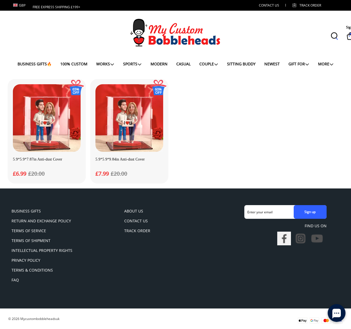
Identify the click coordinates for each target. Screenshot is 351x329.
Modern (159, 63)
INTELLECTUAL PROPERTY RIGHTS (42, 250)
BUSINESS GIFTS (26, 211)
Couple (206, 63)
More (323, 63)
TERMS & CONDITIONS (32, 270)
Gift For (296, 63)
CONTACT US (269, 5)
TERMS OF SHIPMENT (31, 240)
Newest (272, 63)
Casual (183, 63)
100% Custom (73, 63)
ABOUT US (133, 211)
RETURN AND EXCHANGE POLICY (41, 220)
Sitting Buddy (241, 63)
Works (103, 63)
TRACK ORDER (137, 230)
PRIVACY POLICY (26, 260)
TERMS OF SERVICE (29, 230)
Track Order (310, 5)
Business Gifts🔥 (35, 63)
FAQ (15, 280)
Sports (130, 63)
